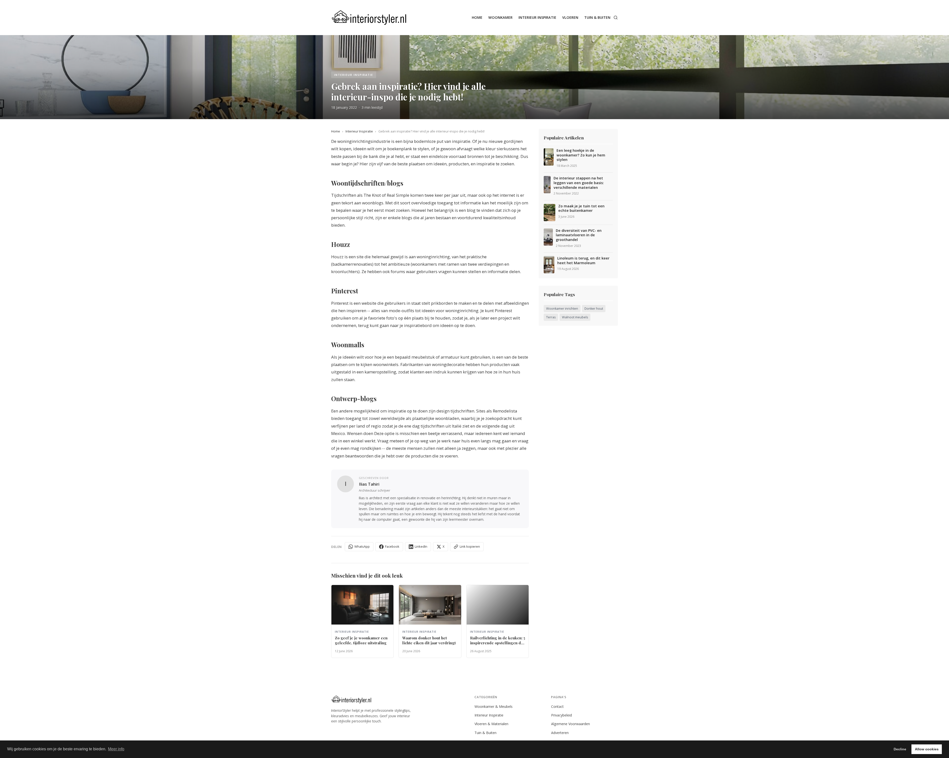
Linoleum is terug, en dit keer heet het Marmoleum (583, 260)
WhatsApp (362, 546)
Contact (557, 706)
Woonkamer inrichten (562, 308)
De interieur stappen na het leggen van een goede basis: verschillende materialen (579, 183)
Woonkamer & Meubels (493, 706)
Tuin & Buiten (597, 17)
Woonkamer (500, 17)
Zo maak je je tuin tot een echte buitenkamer (581, 208)
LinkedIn (421, 546)
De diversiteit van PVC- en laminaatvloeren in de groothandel (579, 235)
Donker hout (593, 308)
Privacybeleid (561, 715)
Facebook (392, 546)
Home (477, 17)
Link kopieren (470, 546)
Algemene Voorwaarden (570, 723)
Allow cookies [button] (927, 749)
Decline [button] (900, 749)
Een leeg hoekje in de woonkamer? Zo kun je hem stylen (581, 155)
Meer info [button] (116, 749)
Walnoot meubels (575, 317)
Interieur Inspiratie (537, 17)
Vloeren (570, 17)
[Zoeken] (615, 17)
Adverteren (560, 732)
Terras (551, 317)
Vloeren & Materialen (491, 723)
